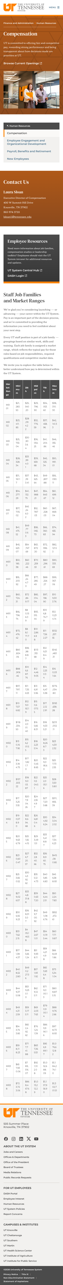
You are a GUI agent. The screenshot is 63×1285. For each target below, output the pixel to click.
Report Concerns (13, 1214)
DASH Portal (10, 1193)
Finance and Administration (19, 23)
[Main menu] (54, 7)
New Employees (18, 158)
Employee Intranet (14, 1198)
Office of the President (16, 1162)
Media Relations (12, 1172)
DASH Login (16, 275)
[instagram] (13, 1138)
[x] (28, 1138)
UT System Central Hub (23, 270)
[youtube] (36, 1138)
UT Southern (10, 1240)
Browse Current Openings (21, 63)
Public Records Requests (17, 1177)
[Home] (24, 7)
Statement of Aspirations (16, 1281)
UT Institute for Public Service (20, 1261)
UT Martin (9, 1245)
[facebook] (6, 1138)
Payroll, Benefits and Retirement (29, 151)
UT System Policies (14, 1208)
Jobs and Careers (13, 1151)
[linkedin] (21, 1138)
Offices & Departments (16, 1157)
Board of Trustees (13, 1167)
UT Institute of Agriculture (18, 1255)
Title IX (25, 1274)
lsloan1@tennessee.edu (18, 216)
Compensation (17, 133)
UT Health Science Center (18, 1250)
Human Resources (46, 23)
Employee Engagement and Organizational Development (26, 142)
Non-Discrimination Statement (19, 1278)
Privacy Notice (11, 1274)
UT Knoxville (10, 1230)
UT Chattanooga (13, 1235)
